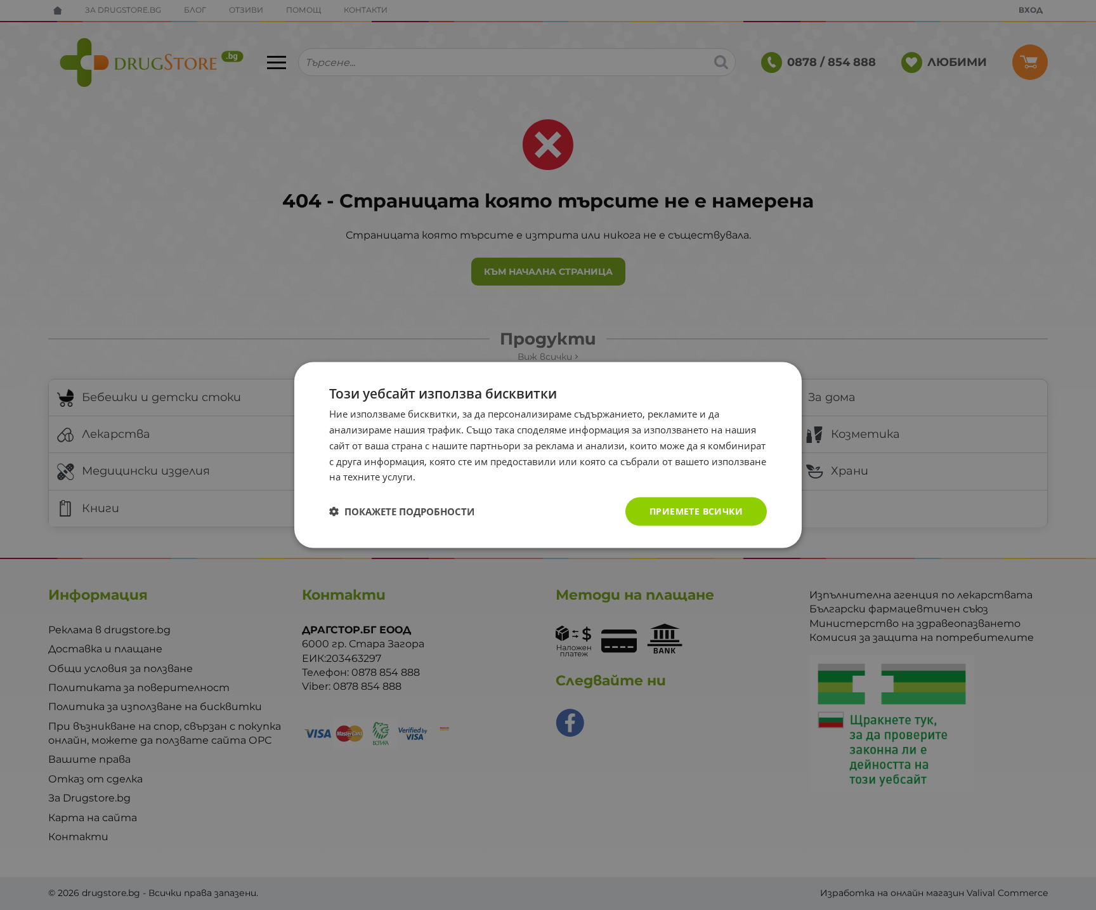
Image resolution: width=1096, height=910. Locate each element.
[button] (401, 511)
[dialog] (548, 455)
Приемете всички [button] (696, 511)
